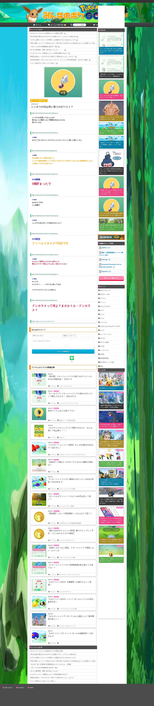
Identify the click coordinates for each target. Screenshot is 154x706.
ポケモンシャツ (70, 626)
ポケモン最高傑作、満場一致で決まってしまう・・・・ (47, 50)
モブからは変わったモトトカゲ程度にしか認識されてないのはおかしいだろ (53, 40)
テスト (64, 540)
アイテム (53, 386)
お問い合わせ (8, 687)
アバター (62, 626)
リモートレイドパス (65, 386)
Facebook (21, 687)
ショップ (62, 403)
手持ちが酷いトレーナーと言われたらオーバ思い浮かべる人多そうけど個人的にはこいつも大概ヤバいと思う (63, 43)
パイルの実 (73, 609)
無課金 (74, 523)
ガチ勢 (61, 523)
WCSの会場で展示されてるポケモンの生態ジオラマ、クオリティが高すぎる (53, 36)
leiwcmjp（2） (106, 259)
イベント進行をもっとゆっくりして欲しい (43, 63)
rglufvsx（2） (106, 247)
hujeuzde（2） (106, 271)
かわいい (62, 437)
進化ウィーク (63, 420)
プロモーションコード (66, 454)
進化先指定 (71, 420)
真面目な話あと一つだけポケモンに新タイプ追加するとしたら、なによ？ (52, 56)
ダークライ (62, 574)
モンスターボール (79, 454)
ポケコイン (70, 540)
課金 (73, 489)
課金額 (79, 523)
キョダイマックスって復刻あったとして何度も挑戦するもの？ (49, 53)
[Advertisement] (111, 17)
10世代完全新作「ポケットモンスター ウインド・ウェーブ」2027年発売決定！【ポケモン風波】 (59, 60)
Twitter (31, 687)
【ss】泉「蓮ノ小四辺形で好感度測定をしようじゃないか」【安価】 (51, 664)
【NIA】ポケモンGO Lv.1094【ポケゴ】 (45, 321)
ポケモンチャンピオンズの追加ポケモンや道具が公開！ (47, 33)
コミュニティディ (65, 506)
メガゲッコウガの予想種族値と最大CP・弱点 (43, 46)
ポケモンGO (68, 523)
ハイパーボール (64, 609)
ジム (60, 540)
